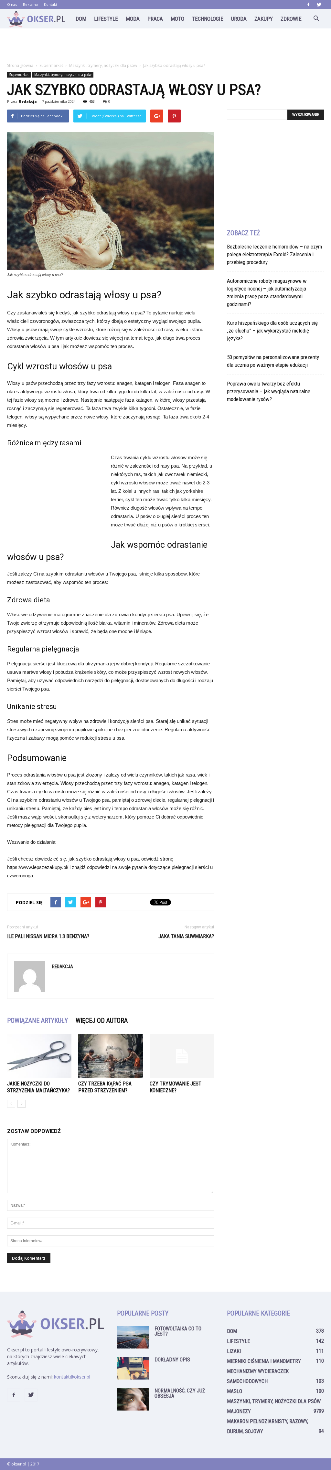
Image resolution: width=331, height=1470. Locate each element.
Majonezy (239, 1411)
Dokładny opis (172, 1360)
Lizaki (234, 1351)
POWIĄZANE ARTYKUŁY (37, 1020)
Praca (155, 19)
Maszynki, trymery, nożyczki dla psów (62, 74)
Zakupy (263, 19)
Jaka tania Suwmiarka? (186, 936)
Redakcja (28, 101)
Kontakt (50, 4)
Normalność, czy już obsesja (180, 1393)
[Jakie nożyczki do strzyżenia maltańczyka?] (39, 1056)
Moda (133, 19)
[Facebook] (308, 4)
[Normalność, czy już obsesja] (133, 1399)
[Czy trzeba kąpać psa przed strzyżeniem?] (110, 1056)
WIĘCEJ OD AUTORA (102, 1020)
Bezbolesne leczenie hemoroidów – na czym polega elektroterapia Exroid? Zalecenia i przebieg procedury (274, 254)
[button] (316, 18)
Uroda (239, 19)
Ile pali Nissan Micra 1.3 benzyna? (48, 936)
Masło (234, 1391)
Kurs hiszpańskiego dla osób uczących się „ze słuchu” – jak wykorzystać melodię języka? (272, 331)
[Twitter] (319, 4)
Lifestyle (106, 19)
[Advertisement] (165, 46)
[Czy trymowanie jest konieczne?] (182, 1056)
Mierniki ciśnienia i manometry (264, 1361)
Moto (177, 19)
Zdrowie (291, 19)
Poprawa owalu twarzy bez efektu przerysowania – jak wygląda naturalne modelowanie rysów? (268, 391)
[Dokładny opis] (133, 1368)
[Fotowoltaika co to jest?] (133, 1337)
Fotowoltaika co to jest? (178, 1331)
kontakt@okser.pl (72, 1377)
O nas (12, 4)
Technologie (207, 19)
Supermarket (19, 74)
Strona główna (20, 65)
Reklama (30, 4)
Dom (81, 19)
